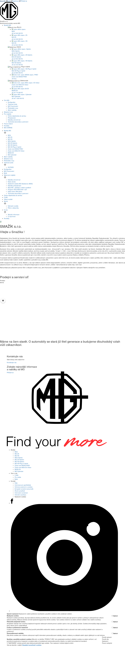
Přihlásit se (23, 1)
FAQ (16, 483)
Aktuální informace (13, 214)
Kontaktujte (11, 362)
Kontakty (6, 126)
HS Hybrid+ (12, 145)
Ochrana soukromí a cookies (23, 487)
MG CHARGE (8, 128)
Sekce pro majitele (9, 175)
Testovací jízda (12, 104)
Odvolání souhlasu (20, 495)
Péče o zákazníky (13, 208)
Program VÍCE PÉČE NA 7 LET (17, 189)
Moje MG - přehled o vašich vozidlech (19, 188)
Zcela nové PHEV (15, 149)
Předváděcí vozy (13, 108)
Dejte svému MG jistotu (15, 191)
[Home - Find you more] (9, 19)
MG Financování (13, 106)
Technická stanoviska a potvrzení (18, 122)
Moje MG (3, 1)
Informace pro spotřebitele (23, 485)
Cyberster (12, 155)
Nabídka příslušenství (14, 186)
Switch (115, 616)
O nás (6, 210)
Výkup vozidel (8, 199)
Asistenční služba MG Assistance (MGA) (20, 184)
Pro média (18, 477)
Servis (6, 201)
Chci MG (7, 100)
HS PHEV (11, 167)
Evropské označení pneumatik (24, 489)
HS (10, 139)
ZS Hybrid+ (12, 143)
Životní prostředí (20, 491)
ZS (10, 137)
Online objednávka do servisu (17, 116)
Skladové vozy (8, 112)
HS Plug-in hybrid (14, 147)
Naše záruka (12, 182)
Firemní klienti (8, 124)
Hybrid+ (12, 141)
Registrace (15, 1)
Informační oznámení (21, 493)
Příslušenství (12, 118)
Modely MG (7, 25)
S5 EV (11, 153)
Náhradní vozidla (13, 206)
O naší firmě (11, 216)
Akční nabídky (12, 110)
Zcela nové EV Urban (16, 151)
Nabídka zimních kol (14, 120)
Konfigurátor (11, 102)
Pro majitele (8, 114)
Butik (8, 1)
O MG (6, 197)
